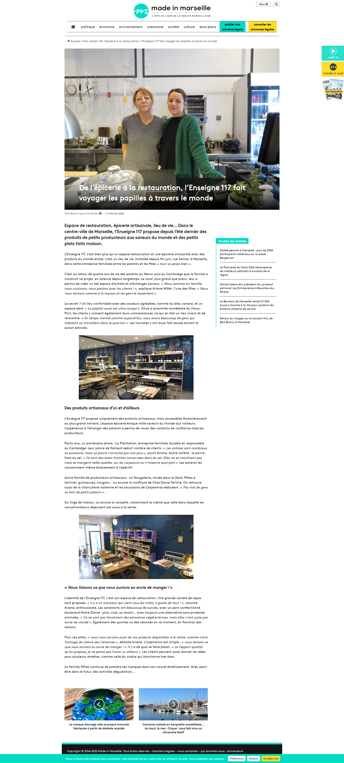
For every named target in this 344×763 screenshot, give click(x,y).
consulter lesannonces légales (262, 26)
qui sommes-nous (212, 751)
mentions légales (163, 751)
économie (106, 26)
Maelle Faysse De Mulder (84, 213)
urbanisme (155, 26)
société (173, 26)
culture (189, 26)
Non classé (90, 41)
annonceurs (235, 751)
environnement (130, 26)
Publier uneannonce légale (232, 26)
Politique (88, 26)
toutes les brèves (232, 240)
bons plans (208, 26)
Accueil (75, 41)
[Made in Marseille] (172, 11)
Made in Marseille (110, 751)
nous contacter (188, 751)
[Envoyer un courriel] (100, 213)
